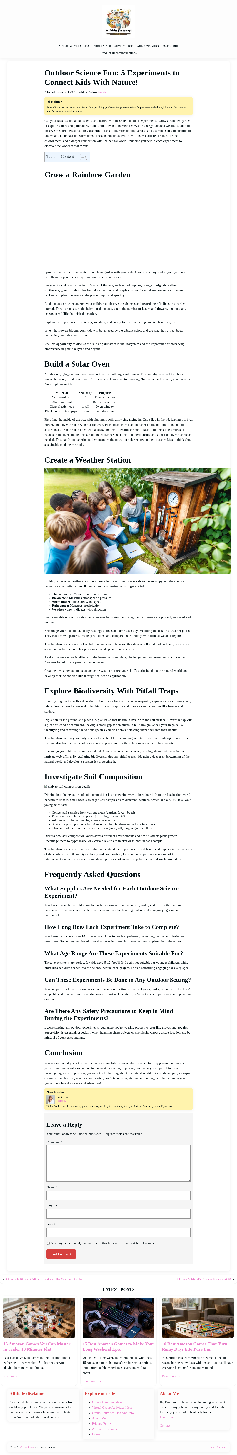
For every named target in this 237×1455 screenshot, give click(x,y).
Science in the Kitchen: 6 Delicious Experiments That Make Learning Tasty (45, 1279)
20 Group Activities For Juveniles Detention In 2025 (204, 1279)
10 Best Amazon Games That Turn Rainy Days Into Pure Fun (194, 1347)
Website (51, 1224)
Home (96, 1434)
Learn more (167, 1417)
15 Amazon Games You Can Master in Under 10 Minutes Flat (37, 1347)
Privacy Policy (102, 1423)
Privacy (210, 1447)
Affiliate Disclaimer (105, 1429)
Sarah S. (102, 92)
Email (51, 1206)
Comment (54, 1142)
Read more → (12, 1376)
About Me (99, 1418)
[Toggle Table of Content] (81, 157)
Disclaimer (221, 1447)
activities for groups (45, 1447)
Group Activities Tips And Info (113, 1413)
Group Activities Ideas (107, 1402)
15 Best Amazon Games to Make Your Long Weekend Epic (118, 1347)
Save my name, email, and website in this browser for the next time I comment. (104, 1243)
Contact (165, 1425)
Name (51, 1187)
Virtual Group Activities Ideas (112, 1407)
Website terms (27, 1447)
